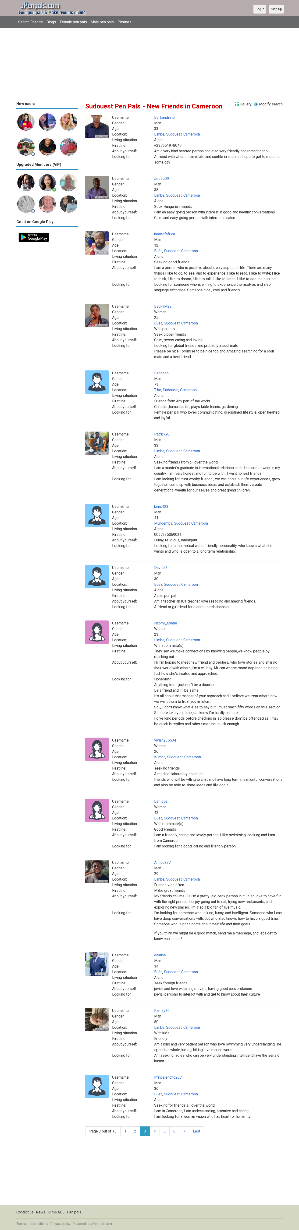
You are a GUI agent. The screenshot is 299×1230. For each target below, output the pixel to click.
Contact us (25, 1212)
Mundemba (163, 523)
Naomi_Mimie (165, 623)
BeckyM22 (163, 306)
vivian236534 (165, 740)
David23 (161, 567)
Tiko (157, 390)
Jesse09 (161, 178)
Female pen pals (73, 22)
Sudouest (174, 134)
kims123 (161, 506)
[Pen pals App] (33, 233)
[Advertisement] (149, 63)
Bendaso (161, 373)
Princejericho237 (168, 1077)
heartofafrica (164, 234)
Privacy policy (60, 1224)
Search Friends (30, 22)
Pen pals (74, 1212)
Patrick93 (162, 434)
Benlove (160, 801)
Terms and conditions (32, 1224)
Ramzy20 (162, 1010)
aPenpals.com (101, 1224)
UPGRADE (56, 1212)
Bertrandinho (164, 117)
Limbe (159, 134)
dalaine (160, 955)
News (41, 1212)
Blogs (51, 22)
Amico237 (162, 862)
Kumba (159, 757)
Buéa (158, 251)
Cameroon (191, 134)
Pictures (124, 22)
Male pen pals (102, 22)
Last (196, 1131)
